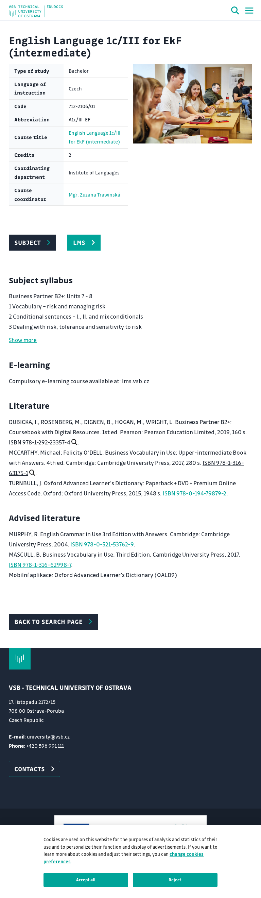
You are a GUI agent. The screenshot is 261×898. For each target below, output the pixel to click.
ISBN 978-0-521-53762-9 (102, 544)
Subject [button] (27, 242)
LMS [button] (79, 242)
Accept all (85, 879)
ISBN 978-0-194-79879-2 (194, 493)
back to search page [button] (48, 621)
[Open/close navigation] (249, 10)
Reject (175, 879)
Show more (23, 339)
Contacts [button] (29, 769)
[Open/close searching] (235, 11)
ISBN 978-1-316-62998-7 (40, 564)
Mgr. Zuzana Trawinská (94, 194)
